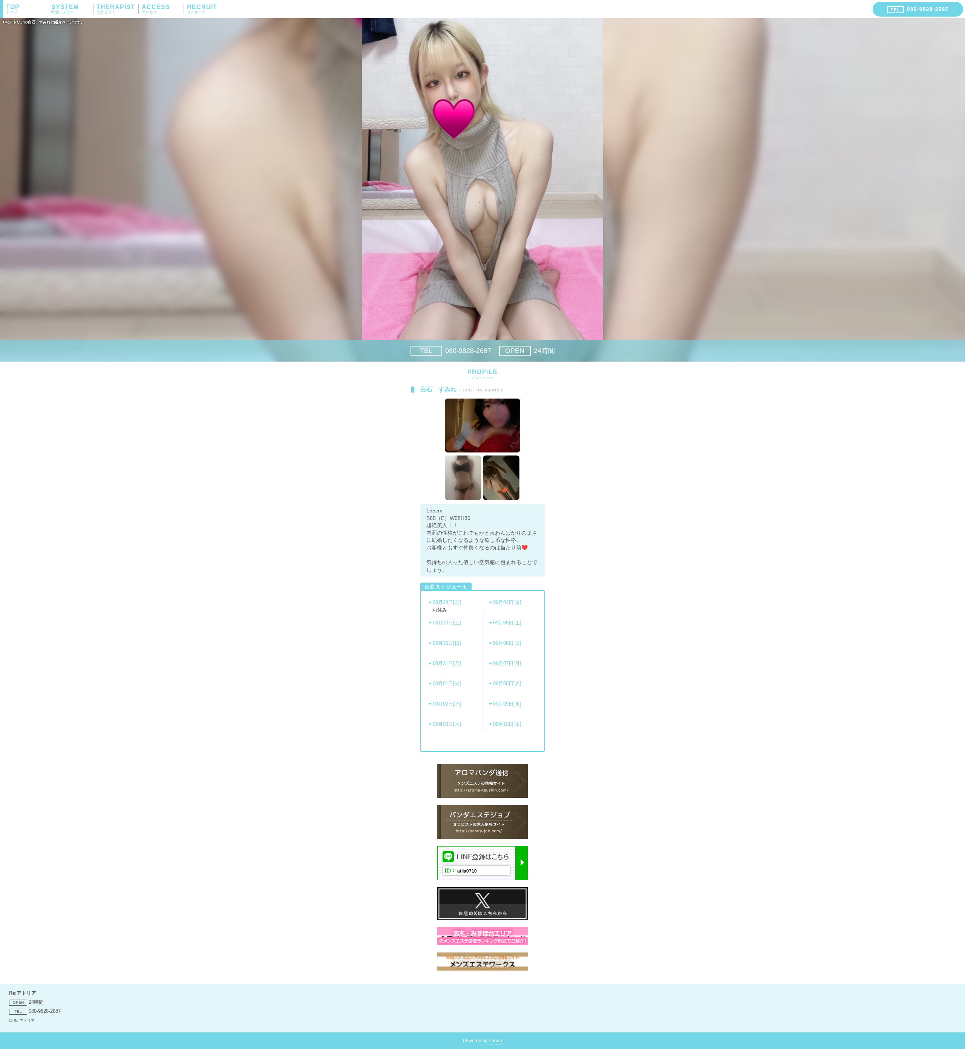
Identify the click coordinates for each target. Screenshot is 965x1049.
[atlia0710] (482, 878)
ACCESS (156, 9)
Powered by (482, 1040)
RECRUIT (202, 9)
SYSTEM (65, 9)
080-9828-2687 (455, 350)
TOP (13, 9)
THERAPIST (115, 9)
